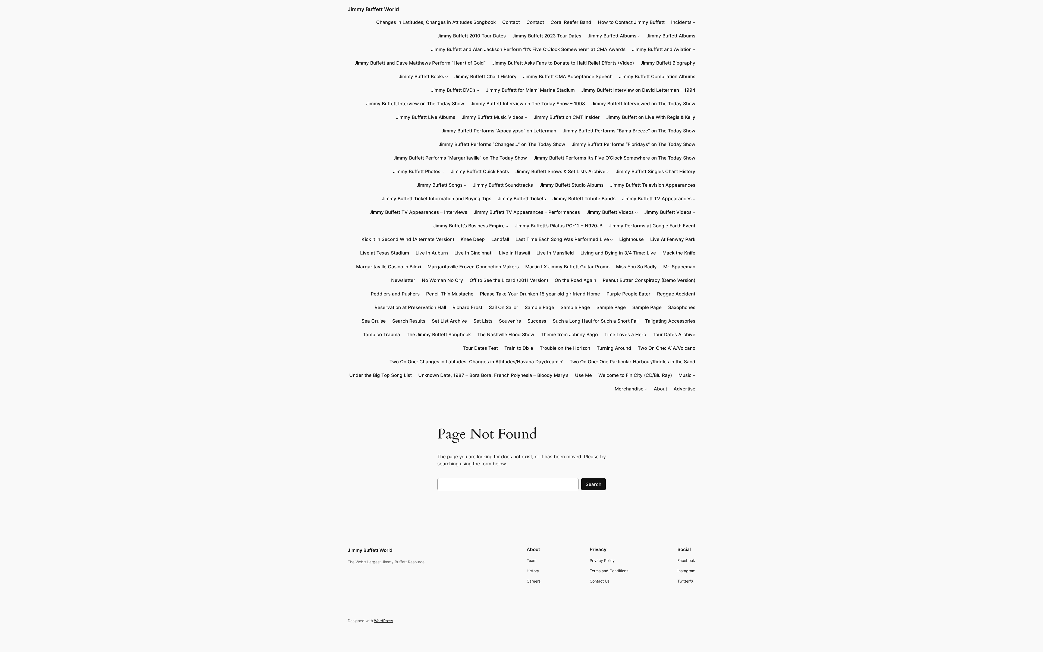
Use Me (583, 375)
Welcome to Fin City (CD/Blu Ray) (635, 375)
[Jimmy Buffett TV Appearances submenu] (694, 198)
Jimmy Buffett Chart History (485, 76)
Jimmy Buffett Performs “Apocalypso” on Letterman (499, 130)
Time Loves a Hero (625, 334)
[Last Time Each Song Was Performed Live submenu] (611, 239)
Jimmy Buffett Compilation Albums (657, 76)
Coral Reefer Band (571, 22)
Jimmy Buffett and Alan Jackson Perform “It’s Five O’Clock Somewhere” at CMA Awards (528, 49)
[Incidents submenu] (694, 22)
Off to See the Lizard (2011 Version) (509, 280)
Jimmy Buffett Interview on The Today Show (415, 103)
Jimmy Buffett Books (421, 76)
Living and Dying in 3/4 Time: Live (618, 253)
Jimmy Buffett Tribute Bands (583, 198)
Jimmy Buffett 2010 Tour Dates (471, 36)
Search (593, 484)
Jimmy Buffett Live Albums (425, 117)
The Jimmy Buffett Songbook (439, 334)
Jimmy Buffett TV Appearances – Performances (527, 212)
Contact (511, 22)
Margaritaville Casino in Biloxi (388, 266)
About (660, 389)
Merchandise (629, 389)
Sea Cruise (374, 321)
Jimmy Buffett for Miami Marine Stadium (530, 90)
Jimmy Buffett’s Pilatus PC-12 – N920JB (558, 225)
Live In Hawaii (514, 253)
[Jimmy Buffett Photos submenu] (443, 171)
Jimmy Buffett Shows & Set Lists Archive (560, 171)
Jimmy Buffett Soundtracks (503, 185)
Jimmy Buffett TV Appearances (657, 198)
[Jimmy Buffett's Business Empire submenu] (507, 225)
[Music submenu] (694, 375)
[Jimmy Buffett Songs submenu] (465, 185)
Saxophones (681, 307)
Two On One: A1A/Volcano (666, 348)
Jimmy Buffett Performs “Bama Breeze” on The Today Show (629, 130)
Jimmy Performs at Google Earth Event (652, 225)
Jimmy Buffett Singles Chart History (655, 171)
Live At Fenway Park (672, 239)
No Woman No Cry (442, 280)
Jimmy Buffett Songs (440, 185)
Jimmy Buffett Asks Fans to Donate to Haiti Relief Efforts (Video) (563, 63)
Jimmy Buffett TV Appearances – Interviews (418, 212)
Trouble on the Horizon (565, 348)
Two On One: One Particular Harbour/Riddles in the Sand (632, 361)
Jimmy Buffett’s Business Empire (469, 225)
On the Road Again (575, 280)
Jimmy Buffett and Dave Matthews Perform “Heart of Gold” (420, 63)
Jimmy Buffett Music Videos (492, 117)
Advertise (684, 389)
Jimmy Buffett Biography (667, 63)
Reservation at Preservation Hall (410, 307)
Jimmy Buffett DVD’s (453, 90)
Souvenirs (510, 321)
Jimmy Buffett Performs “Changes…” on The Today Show (502, 144)
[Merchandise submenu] (646, 388)
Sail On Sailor (503, 307)
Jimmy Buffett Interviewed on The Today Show (643, 103)
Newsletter (403, 280)
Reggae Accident (676, 294)
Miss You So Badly (636, 266)
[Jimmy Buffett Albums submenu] (638, 35)
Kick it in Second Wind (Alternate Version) (408, 239)
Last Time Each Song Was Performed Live (562, 239)
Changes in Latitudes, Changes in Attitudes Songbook (436, 22)
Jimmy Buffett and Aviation (662, 49)
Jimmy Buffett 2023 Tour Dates (546, 36)
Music (685, 375)
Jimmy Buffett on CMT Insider (567, 117)
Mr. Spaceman (679, 266)
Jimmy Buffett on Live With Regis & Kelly (650, 117)
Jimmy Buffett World (373, 9)
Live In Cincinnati (473, 253)
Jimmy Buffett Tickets (522, 198)
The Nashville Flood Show (505, 334)
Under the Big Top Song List (380, 375)
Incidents (681, 22)
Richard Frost (467, 307)
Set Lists (482, 321)
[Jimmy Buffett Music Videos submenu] (525, 117)
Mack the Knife (678, 253)
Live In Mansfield (555, 253)
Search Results (408, 321)
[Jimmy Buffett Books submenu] (446, 76)
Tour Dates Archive (674, 334)
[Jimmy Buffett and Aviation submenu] (694, 49)
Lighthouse (631, 239)
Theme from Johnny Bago (569, 334)
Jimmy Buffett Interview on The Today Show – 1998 (528, 103)
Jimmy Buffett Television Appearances (652, 185)
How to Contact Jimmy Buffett (631, 22)
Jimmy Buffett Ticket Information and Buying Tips (436, 198)
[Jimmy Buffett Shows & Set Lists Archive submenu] (608, 171)
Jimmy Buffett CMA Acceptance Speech (567, 76)
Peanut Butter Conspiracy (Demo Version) (649, 280)
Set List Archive (449, 321)
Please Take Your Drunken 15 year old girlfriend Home (540, 294)
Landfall (500, 239)
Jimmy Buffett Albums (612, 36)
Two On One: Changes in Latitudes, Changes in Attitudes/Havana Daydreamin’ (476, 361)
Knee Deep (473, 239)
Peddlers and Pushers (395, 294)
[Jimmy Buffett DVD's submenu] (478, 90)
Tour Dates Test (480, 348)
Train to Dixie (518, 348)
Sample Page (539, 307)
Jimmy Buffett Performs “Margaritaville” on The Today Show (460, 158)
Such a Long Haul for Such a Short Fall (596, 321)
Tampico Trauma (381, 334)
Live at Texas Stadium (384, 253)
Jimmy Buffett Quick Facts (480, 171)
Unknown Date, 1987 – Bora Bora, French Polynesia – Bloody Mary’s (493, 375)
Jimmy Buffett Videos (610, 212)
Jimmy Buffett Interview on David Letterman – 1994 (638, 90)
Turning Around (614, 348)
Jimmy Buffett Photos (416, 171)
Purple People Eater (629, 294)
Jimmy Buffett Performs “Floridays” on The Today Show (633, 144)
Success (536, 321)
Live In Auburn (432, 253)
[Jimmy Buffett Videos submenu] (636, 212)
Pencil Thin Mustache (449, 294)
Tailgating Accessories (670, 321)
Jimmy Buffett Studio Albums (571, 185)
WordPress (383, 620)
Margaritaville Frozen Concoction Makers (473, 266)
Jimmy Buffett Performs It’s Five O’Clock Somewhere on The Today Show (614, 158)
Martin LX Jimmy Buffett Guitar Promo (567, 266)
